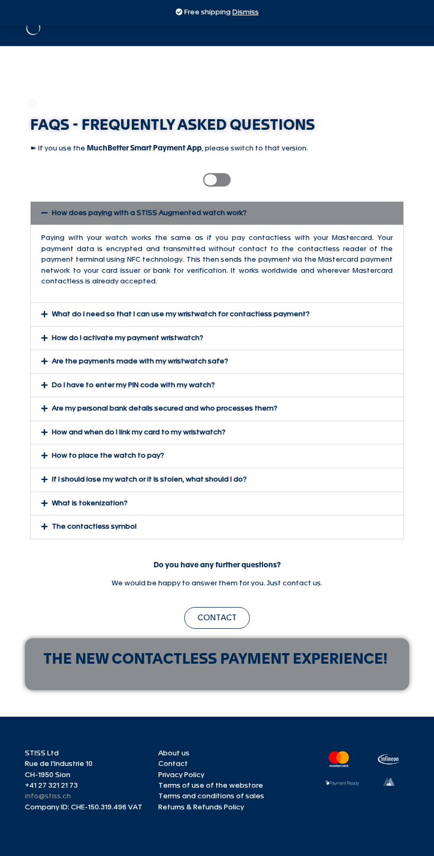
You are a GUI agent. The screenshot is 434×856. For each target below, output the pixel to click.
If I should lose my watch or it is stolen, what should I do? (149, 479)
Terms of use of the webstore (210, 785)
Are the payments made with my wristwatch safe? (140, 361)
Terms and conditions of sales (211, 796)
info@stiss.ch (48, 796)
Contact (173, 764)
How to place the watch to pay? (108, 455)
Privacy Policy (181, 775)
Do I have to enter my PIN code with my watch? (133, 385)
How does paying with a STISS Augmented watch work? (149, 213)
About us (173, 753)
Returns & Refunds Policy (201, 807)
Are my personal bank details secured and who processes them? (164, 408)
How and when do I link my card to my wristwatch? (138, 432)
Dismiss (245, 12)
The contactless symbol (94, 526)
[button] (217, 213)
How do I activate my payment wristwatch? (127, 338)
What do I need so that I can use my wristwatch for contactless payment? (181, 314)
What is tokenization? (90, 503)
